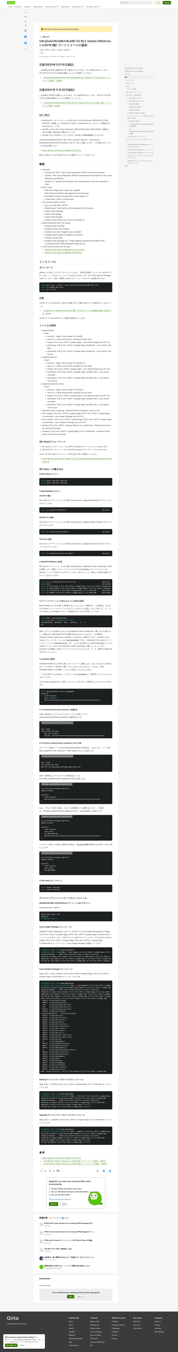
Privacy (71, 1328)
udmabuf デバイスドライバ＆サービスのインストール (140, 162)
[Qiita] (11, 2)
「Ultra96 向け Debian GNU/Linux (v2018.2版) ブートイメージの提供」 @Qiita (74, 1161)
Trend (10, 7)
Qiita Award (94, 1338)
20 (26, 16)
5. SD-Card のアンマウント (137, 136)
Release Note (94, 1321)
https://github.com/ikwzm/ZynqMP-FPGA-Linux (61, 150)
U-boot (53, 50)
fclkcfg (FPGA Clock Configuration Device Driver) (65, 250)
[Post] (25, 30)
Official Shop (137, 1328)
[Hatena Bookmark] (25, 43)
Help (70, 1342)
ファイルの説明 (131, 89)
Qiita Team (136, 1321)
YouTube (114, 1335)
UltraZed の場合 (134, 110)
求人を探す (11, 1345)
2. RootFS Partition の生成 (136, 113)
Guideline (72, 1332)
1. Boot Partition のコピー (136, 101)
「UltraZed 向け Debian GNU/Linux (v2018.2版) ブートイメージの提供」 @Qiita (74, 1164)
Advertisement (74, 1345)
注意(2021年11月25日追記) (134, 71)
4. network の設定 (133, 121)
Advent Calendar (96, 1332)
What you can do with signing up (60, 1199)
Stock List (18, 7)
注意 (127, 86)
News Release (159, 1332)
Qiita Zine (136, 1325)
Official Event (38, 7)
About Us (158, 1321)
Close (22, 1345)
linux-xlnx (49, 205)
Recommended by (55, 1218)
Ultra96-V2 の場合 (135, 107)
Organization (65, 7)
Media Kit (72, 1335)
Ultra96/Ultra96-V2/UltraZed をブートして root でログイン (140, 146)
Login (158, 2)
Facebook (115, 1332)
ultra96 (59, 50)
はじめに (127, 74)
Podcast (114, 1338)
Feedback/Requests (75, 1338)
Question (27, 7)
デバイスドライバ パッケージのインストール (140, 140)
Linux (42, 50)
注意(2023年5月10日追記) (134, 68)
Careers (157, 1325)
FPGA (47, 50)
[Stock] (25, 22)
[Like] (25, 12)
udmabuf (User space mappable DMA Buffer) (63, 253)
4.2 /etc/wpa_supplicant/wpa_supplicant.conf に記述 (142, 131)
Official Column (51, 7)
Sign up (54, 1204)
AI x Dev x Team (92, 7)
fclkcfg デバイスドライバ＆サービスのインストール (140, 157)
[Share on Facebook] (25, 37)
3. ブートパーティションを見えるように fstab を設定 (141, 117)
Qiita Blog (158, 1328)
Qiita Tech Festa (95, 1335)
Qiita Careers (78, 7)
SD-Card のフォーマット (134, 92)
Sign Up (80, 1296)
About (71, 1321)
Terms (71, 1325)
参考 (126, 166)
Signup (166, 2)
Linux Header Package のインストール (140, 153)
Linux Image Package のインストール (140, 150)
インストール (129, 80)
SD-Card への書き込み (133, 95)
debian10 (66, 50)
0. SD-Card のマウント (135, 98)
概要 (126, 77)
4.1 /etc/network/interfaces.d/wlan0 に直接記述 (141, 125)
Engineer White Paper (97, 1342)
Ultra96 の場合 (134, 104)
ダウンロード (130, 83)
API (91, 1345)
